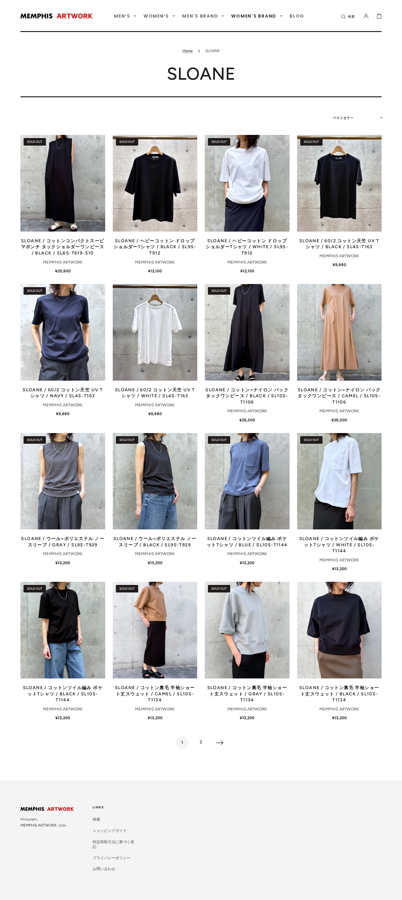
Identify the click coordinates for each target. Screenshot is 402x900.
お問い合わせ (104, 869)
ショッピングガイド (110, 830)
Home (187, 51)
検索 (96, 819)
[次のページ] (220, 743)
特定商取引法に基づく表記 (113, 844)
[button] (348, 16)
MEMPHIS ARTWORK (38, 825)
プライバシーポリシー (111, 858)
